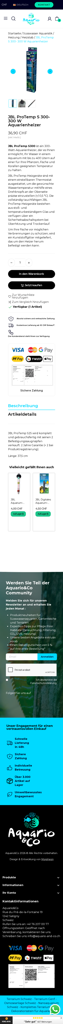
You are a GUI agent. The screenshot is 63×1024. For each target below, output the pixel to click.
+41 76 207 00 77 (38, 924)
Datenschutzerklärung (43, 682)
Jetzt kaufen (33, 285)
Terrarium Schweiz (19, 999)
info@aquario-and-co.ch (44, 936)
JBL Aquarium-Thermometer (19, 501)
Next (50, 71)
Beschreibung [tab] (23, 405)
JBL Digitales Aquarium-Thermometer (43, 501)
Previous (13, 71)
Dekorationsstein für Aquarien (31, 1011)
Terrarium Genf (44, 999)
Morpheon (47, 859)
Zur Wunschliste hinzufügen (23, 296)
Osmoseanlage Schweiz (20, 1003)
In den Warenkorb (31, 273)
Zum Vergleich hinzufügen (30, 302)
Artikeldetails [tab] (22, 414)
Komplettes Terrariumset (37, 1007)
